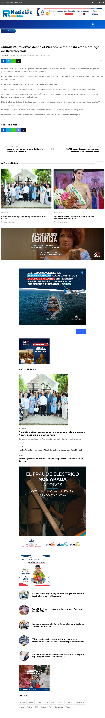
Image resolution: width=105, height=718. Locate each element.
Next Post (93, 146)
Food (46, 702)
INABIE (60, 702)
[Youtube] (99, 2)
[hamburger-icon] (92, 24)
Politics (29, 707)
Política (21, 456)
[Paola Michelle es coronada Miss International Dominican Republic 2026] (24, 610)
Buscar (81, 332)
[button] (98, 163)
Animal (22, 702)
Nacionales (5, 212)
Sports (43, 707)
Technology (59, 707)
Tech (50, 707)
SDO (36, 707)
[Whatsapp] (13, 61)
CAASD (30, 702)
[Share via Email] (101, 61)
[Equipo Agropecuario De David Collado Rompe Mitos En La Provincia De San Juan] (24, 625)
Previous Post (13, 146)
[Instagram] (102, 2)
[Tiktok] (18, 61)
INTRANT (69, 702)
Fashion (38, 702)
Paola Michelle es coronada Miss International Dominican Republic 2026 (51, 450)
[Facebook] (92, 2)
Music (22, 707)
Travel (68, 707)
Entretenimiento (60, 212)
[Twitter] (96, 2)
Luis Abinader (79, 702)
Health (53, 702)
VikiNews (6, 55)
